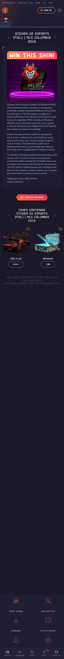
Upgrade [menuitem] (19, 655)
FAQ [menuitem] (51, 3)
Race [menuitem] (45, 653)
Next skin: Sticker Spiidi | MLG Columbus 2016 (32, 283)
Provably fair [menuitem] (25, 3)
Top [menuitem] (45, 3)
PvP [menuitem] (33, 653)
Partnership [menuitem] (9, 3)
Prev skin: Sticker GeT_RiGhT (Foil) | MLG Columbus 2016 (32, 279)
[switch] (6, 19)
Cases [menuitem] (7, 655)
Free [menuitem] (37, 3)
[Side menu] (59, 10)
